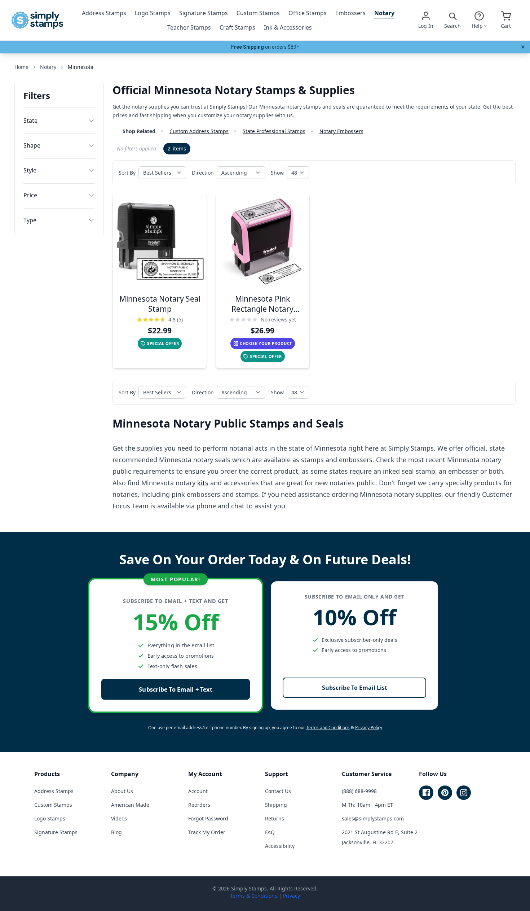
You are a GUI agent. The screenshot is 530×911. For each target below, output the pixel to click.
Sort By (127, 172)
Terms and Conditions (328, 727)
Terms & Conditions (253, 895)
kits (202, 482)
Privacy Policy (368, 727)
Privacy (291, 895)
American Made (130, 804)
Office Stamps (307, 13)
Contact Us (278, 791)
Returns (274, 818)
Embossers (350, 13)
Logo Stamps (153, 13)
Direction (203, 172)
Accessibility (280, 845)
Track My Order (206, 832)
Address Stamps (104, 13)
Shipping (276, 804)
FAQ (270, 832)
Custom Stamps (258, 13)
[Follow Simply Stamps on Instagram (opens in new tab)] (463, 792)
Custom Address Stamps (199, 131)
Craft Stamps (237, 27)
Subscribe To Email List (354, 688)
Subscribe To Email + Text (175, 689)
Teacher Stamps (189, 27)
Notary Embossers (341, 131)
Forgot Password (208, 818)
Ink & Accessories (288, 27)
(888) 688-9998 (359, 791)
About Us (122, 791)
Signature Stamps (203, 13)
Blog (116, 832)
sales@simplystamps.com (373, 818)
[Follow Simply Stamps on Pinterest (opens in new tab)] (445, 792)
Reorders (199, 804)
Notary (384, 13)
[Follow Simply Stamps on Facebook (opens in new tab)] (426, 792)
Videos (119, 818)
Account (198, 791)
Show (277, 172)
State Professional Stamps (274, 131)
